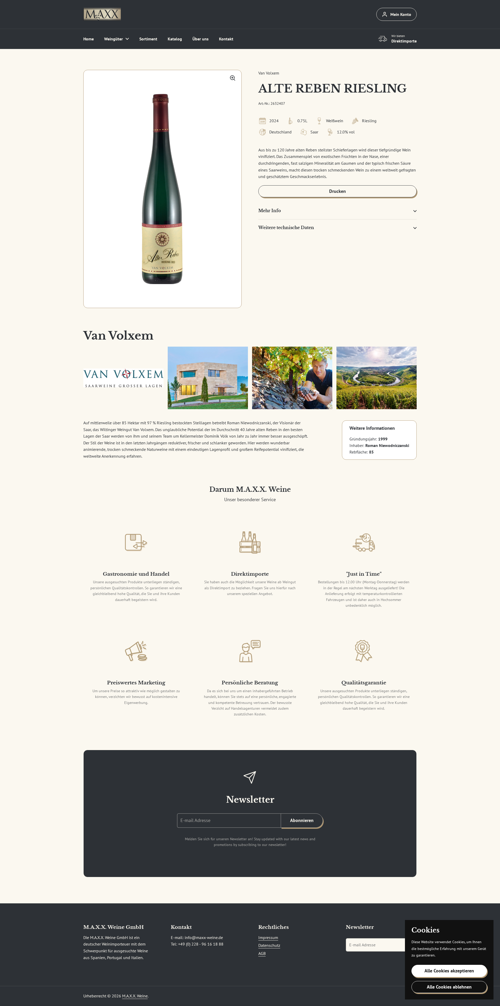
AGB (262, 953)
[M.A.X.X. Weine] (102, 14)
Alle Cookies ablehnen (449, 987)
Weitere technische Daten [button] (286, 227)
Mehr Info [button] (269, 210)
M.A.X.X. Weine (135, 995)
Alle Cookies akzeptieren (449, 971)
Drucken (337, 191)
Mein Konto (400, 14)
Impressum (268, 937)
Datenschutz (269, 945)
